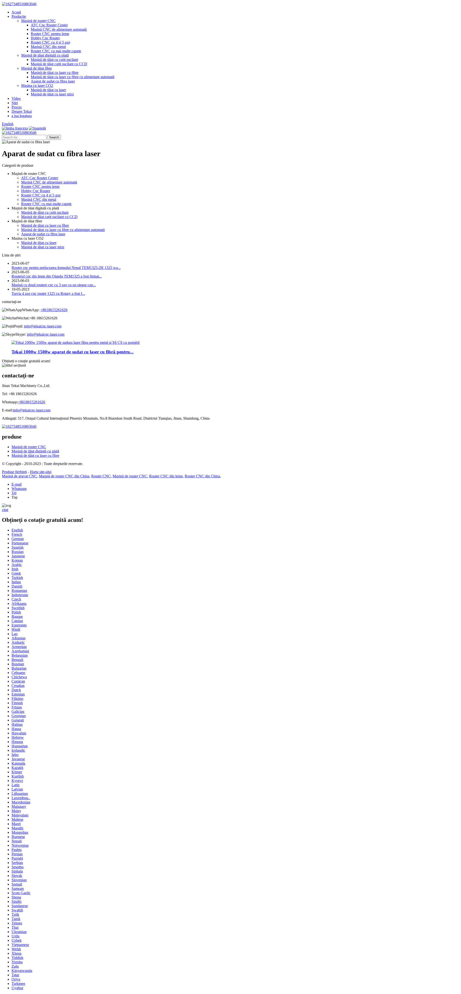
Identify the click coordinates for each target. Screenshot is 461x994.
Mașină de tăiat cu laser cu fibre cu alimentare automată (72, 77)
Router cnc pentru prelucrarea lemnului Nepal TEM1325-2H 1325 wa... (66, 268)
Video (16, 98)
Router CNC (101, 476)
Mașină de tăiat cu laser (48, 90)
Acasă (16, 12)
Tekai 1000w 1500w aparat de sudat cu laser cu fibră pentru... (72, 351)
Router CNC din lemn (166, 476)
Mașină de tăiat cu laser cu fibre (55, 73)
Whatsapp (19, 489)
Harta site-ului (40, 472)
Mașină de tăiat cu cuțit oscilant (54, 60)
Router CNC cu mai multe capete (56, 51)
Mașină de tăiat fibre (36, 68)
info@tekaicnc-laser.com (42, 326)
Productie (19, 16)
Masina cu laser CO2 (37, 85)
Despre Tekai (22, 111)
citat (5, 510)
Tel (14, 493)
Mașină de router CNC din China (64, 476)
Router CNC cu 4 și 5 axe (50, 42)
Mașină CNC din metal (48, 47)
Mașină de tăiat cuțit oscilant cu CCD (59, 64)
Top (15, 497)
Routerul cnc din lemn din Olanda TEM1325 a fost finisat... (57, 276)
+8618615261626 (53, 310)
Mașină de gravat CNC (19, 476)
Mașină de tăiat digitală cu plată (45, 55)
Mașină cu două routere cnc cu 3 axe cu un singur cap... (54, 285)
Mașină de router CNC (38, 21)
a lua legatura (22, 116)
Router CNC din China (202, 476)
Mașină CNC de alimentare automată (59, 29)
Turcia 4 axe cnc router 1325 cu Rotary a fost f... (48, 294)
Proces (17, 107)
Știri (15, 103)
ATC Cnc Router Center (49, 25)
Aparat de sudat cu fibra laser (53, 81)
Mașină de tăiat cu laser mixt (52, 94)
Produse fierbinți (14, 472)
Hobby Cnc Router (45, 38)
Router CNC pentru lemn (50, 34)
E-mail (17, 484)
